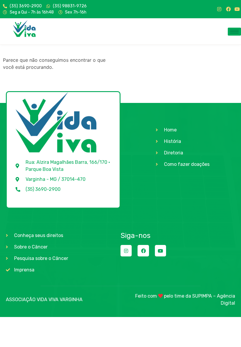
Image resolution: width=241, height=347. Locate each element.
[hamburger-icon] (234, 32)
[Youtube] (237, 9)
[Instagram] (219, 9)
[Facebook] (228, 9)
